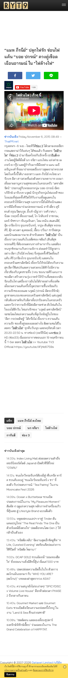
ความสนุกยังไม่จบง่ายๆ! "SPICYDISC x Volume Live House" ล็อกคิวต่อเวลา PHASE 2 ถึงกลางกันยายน (34, 590)
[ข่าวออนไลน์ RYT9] (14, 5)
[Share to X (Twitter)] (33, 75)
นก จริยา (33, 428)
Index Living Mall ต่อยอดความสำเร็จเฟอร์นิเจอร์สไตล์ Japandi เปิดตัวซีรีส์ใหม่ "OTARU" (33, 463)
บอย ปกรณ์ (14, 428)
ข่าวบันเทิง (11, 136)
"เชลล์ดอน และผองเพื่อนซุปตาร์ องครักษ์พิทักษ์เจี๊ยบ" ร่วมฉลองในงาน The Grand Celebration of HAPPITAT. (32, 624)
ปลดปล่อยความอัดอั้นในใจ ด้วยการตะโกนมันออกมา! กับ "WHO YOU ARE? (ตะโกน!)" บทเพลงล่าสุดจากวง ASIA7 (32, 573)
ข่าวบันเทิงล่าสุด (14, 451)
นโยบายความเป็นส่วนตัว (16, 670)
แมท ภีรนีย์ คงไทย (29, 420)
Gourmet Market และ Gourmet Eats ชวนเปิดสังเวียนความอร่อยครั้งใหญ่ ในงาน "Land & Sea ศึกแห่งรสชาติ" (32, 607)
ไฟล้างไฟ (51, 235)
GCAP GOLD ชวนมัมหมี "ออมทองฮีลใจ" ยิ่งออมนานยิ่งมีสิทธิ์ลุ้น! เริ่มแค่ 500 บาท (33, 559)
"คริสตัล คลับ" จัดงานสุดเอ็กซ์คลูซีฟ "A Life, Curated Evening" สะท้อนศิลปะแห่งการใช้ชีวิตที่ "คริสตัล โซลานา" (34, 544)
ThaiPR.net (11, 141)
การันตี (52, 155)
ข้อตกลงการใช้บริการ (43, 670)
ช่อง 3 (39, 146)
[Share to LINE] (51, 75)
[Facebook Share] (15, 75)
